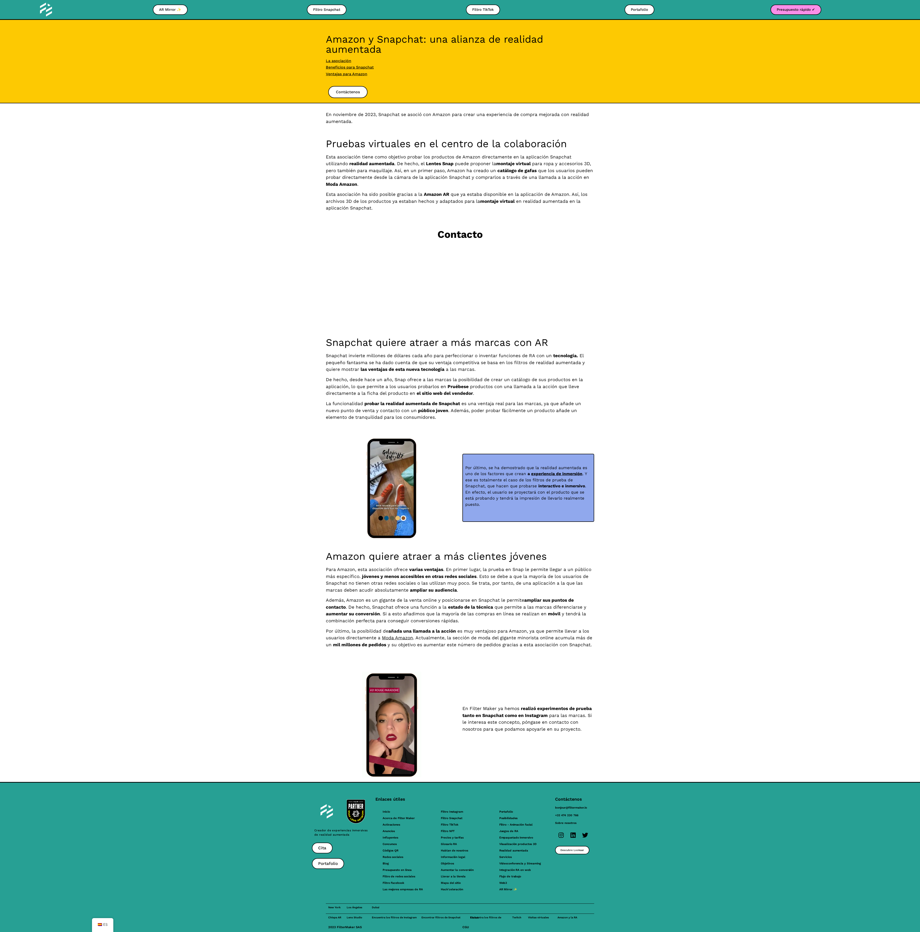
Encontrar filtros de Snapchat (440, 917)
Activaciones (391, 824)
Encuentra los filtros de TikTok (485, 917)
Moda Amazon (397, 638)
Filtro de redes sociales (399, 876)
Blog (386, 863)
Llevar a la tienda (453, 876)
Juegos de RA (508, 831)
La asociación (338, 60)
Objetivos (447, 863)
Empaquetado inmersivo (516, 837)
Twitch (516, 917)
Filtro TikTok (449, 824)
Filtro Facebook (393, 883)
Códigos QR (390, 850)
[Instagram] (561, 835)
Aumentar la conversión (457, 870)
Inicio (386, 811)
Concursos (390, 844)
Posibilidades (508, 818)
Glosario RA (449, 844)
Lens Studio (354, 917)
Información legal (453, 857)
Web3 (503, 883)
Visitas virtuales (538, 917)
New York (334, 907)
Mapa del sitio (451, 883)
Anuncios (389, 831)
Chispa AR (334, 917)
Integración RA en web (515, 870)
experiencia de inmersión (556, 473)
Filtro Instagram (452, 811)
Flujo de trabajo (510, 876)
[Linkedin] (573, 835)
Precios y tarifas (452, 837)
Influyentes (390, 837)
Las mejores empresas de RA (403, 889)
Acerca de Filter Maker (399, 818)
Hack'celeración (452, 889)
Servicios (505, 857)
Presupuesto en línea (397, 870)
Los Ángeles (354, 907)
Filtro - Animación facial (516, 824)
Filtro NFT (448, 831)
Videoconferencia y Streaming (520, 863)
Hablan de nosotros (454, 850)
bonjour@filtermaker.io (571, 807)
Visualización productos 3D (518, 844)
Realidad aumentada (513, 850)
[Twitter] (585, 835)
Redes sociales (393, 857)
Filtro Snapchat (451, 818)
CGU (465, 927)
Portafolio (506, 811)
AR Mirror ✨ (508, 889)
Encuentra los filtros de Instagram (394, 917)
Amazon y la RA (567, 917)
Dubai (375, 907)
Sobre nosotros (565, 823)
